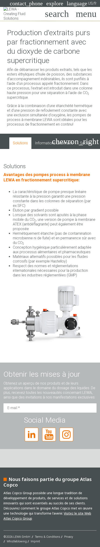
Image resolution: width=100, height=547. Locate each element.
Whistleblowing (17, 541)
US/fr (82, 3)
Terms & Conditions (47, 536)
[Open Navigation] (86, 14)
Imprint (35, 541)
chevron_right (75, 141)
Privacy (68, 536)
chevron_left (22, 141)
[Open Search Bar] (57, 14)
